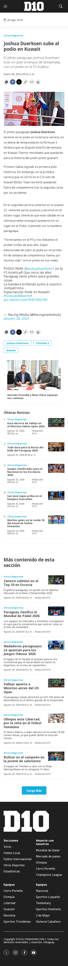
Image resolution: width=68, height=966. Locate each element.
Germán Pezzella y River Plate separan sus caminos (32, 397)
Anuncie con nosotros (45, 842)
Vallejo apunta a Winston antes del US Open (21, 688)
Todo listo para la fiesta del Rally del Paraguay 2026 (25, 449)
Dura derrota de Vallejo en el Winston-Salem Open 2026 (25, 425)
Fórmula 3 (42, 343)
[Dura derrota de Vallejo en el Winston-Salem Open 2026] (56, 422)
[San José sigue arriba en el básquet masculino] (56, 495)
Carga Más (34, 791)
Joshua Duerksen (18, 343)
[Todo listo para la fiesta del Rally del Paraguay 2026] (56, 446)
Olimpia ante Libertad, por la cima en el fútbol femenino (22, 723)
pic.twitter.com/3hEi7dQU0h (26, 299)
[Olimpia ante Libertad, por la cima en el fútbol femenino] (56, 718)
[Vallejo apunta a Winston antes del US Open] (56, 683)
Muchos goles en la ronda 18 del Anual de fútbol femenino (25, 523)
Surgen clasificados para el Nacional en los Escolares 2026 (24, 472)
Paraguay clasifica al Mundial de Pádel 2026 (22, 614)
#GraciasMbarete (17, 295)
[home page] (34, 6)
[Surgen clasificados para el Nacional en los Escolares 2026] (56, 468)
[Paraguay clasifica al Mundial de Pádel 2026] (56, 611)
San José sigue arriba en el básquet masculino (24, 497)
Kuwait (11, 350)
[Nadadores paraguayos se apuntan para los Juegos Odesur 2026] (56, 645)
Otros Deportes (13, 35)
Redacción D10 (37, 432)
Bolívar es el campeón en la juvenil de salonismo (24, 759)
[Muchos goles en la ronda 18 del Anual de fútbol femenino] (56, 519)
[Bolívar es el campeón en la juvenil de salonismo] (56, 756)
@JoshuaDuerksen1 (39, 268)
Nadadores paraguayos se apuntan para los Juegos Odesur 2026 (23, 650)
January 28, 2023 (16, 318)
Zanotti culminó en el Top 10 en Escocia (21, 583)
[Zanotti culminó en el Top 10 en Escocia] (56, 579)
